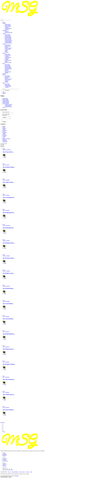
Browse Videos (5, 99)
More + (4, 107)
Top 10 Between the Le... (8, 349)
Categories (5, 463)
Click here (17, 475)
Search (4, 121)
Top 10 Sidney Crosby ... (8, 273)
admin (5, 157)
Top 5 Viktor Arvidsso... (8, 182)
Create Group (5, 460)
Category (4, 117)
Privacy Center (22, 471)
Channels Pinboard (8, 106)
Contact (27, 471)
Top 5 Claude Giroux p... (9, 394)
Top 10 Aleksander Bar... (8, 212)
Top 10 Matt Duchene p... (9, 333)
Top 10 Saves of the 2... (8, 151)
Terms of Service (15, 471)
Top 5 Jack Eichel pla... (8, 318)
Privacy (9, 471)
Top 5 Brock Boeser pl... (8, 227)
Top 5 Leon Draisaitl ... (8, 303)
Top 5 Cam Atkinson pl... (9, 197)
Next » (4, 431)
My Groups (5, 458)
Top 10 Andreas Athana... (9, 167)
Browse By (5, 115)
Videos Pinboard (8, 105)
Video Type (5, 114)
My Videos (5, 454)
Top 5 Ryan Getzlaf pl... (8, 409)
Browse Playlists (6, 102)
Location (4, 459)
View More (2, 422)
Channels (4, 453)
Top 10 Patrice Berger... (8, 288)
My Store (4, 465)
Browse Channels (6, 101)
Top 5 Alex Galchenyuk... (9, 379)
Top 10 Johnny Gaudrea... (9, 364)
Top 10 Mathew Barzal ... (9, 242)
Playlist (4, 455)
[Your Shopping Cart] (3, 91)
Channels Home (6, 100)
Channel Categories (8, 104)
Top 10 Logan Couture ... (9, 258)
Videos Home (5, 98)
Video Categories (6, 103)
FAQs (31, 471)
